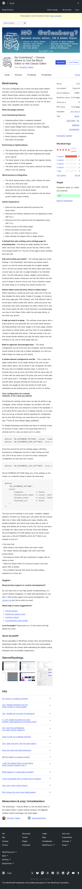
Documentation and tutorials (16, 621)
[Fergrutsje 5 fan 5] (50, 664)
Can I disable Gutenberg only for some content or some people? (15, 706)
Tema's (25, 837)
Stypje (77, 75)
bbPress (6, 860)
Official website (11, 611)
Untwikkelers (47, 841)
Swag (65, 845)
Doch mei (66, 834)
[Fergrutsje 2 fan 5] (15, 675)
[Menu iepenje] (78, 3)
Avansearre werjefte (64, 136)
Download (60, 62)
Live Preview (73, 62)
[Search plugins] (25, 23)
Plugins (25, 841)
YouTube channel (12, 617)
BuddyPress (8, 863)
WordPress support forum (15, 614)
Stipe (44, 837)
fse (78, 121)
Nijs (3, 837)
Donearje (66, 841)
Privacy (5, 845)
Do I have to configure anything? (15, 699)
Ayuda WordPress (39, 818)
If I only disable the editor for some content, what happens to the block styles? (19, 721)
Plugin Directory (7, 10)
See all (77, 175)
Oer (3, 834)
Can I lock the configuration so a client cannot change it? (13, 729)
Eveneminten (67, 837)
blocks (77, 116)
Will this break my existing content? (16, 757)
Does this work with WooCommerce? (16, 750)
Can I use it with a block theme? (15, 786)
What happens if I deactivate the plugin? (18, 772)
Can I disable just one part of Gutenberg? (18, 714)
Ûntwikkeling (46, 75)
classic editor (71, 121)
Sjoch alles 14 (75, 111)
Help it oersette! (56, 16)
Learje (44, 834)
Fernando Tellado (26, 67)
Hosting (5, 841)
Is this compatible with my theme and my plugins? (21, 779)
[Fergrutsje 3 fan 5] (32, 664)
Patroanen (26, 845)
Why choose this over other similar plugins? (19, 792)
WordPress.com (9, 852)
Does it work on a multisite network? (16, 737)
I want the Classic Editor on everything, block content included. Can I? (17, 764)
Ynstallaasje (31, 75)
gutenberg (75, 125)
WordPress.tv (48, 845)
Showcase (26, 834)
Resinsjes (18, 75)
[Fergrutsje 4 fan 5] (32, 675)
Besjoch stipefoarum (65, 201)
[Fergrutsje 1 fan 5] (15, 664)
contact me (6, 600)
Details (7, 75)
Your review (61, 175)
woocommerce (74, 129)
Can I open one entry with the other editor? (19, 744)
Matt (5, 856)
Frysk (9, 873)
